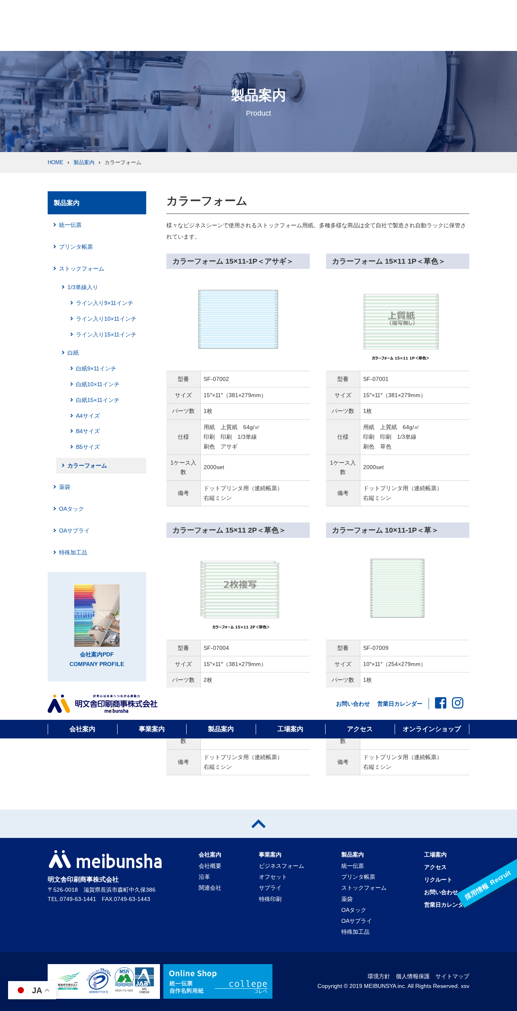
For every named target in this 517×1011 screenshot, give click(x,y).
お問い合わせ (353, 703)
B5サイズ (88, 447)
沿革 (204, 877)
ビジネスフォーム (281, 866)
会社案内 (82, 728)
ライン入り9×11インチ (104, 303)
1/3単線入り (82, 287)
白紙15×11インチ (98, 400)
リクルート (438, 879)
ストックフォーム (81, 268)
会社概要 (210, 866)
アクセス (360, 728)
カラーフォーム (87, 465)
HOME (55, 162)
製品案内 (221, 728)
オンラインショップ (432, 728)
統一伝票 (70, 225)
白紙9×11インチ (96, 368)
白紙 (73, 352)
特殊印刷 (270, 899)
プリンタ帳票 (76, 246)
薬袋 (64, 487)
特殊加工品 (73, 552)
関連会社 (210, 887)
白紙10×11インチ (98, 384)
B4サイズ (88, 431)
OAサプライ (74, 530)
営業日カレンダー (399, 703)
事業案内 (152, 728)
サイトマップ (452, 976)
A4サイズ (88, 415)
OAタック (71, 509)
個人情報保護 (413, 976)
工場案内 (290, 728)
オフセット (273, 877)
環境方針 (379, 976)
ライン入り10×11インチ (106, 318)
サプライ (270, 887)
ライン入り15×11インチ (106, 334)
